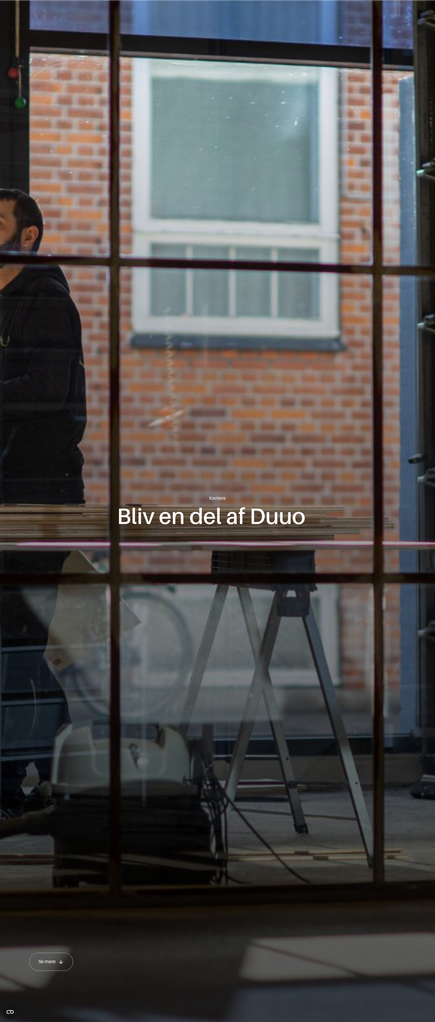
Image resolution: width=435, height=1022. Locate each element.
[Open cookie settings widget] (10, 1012)
